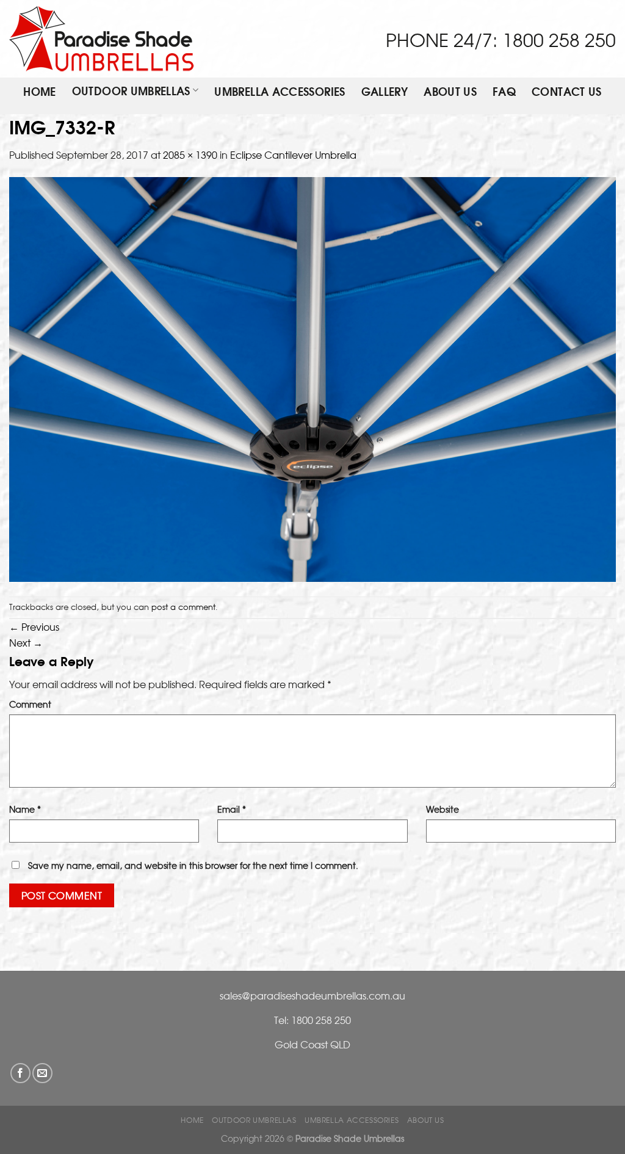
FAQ (504, 92)
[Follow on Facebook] (20, 1073)
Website (442, 809)
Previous (34, 626)
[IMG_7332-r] (312, 378)
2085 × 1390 (190, 154)
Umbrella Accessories (279, 92)
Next (26, 642)
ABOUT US (450, 92)
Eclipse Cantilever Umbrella (293, 154)
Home (39, 92)
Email (231, 809)
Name (25, 809)
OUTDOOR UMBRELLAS (131, 91)
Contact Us (567, 92)
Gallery (384, 92)
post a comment (183, 606)
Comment (30, 703)
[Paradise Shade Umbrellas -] (101, 38)
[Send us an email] (42, 1073)
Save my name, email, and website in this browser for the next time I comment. (193, 865)
